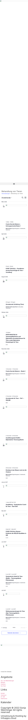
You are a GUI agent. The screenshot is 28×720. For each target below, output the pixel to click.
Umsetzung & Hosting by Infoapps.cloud (13, 717)
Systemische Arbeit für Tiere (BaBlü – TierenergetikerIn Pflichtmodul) (14, 578)
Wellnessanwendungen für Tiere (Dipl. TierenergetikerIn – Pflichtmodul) (15, 613)
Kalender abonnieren (13, 633)
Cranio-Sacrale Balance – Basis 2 (15, 371)
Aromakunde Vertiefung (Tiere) (15, 304)
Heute (14, 627)
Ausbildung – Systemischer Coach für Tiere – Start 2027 (16, 505)
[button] (14, 183)
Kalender (6, 702)
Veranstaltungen (6, 193)
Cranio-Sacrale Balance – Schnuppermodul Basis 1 (13, 225)
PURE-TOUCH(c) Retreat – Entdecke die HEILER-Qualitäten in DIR (16, 533)
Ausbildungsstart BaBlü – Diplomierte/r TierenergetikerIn (15, 439)
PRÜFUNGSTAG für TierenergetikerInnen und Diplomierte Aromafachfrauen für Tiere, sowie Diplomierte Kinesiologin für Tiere (15, 338)
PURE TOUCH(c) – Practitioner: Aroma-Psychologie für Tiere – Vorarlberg (15, 270)
